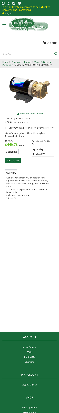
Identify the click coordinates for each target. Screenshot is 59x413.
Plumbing (16, 61)
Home (5, 61)
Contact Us (29, 356)
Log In (8, 13)
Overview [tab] (11, 172)
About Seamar (29, 347)
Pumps (28, 61)
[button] (56, 53)
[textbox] (26, 54)
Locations (29, 361)
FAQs (29, 352)
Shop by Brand (29, 407)
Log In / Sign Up (29, 384)
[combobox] (27, 54)
